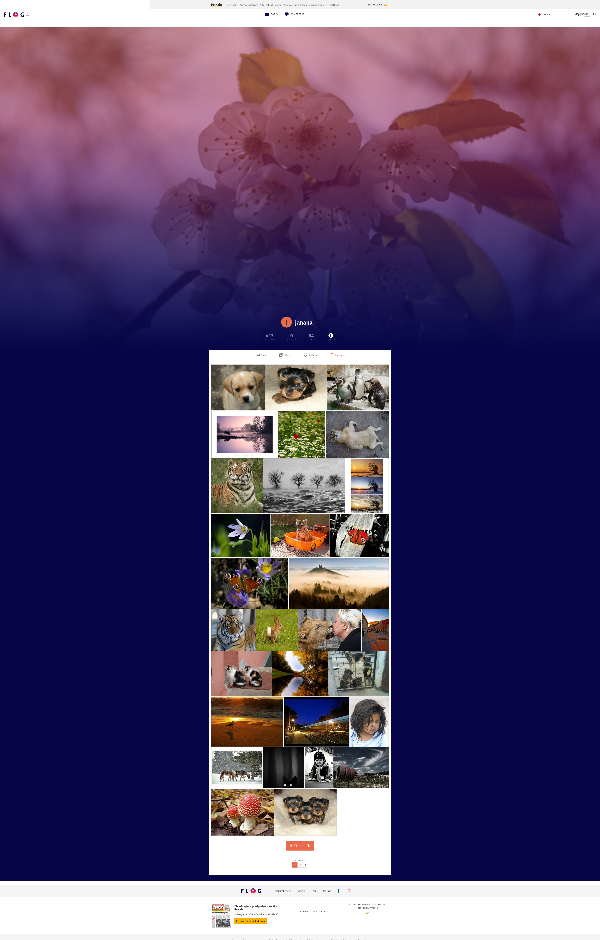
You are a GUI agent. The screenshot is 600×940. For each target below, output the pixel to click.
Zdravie (277, 5)
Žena (285, 5)
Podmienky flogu (283, 891)
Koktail (269, 5)
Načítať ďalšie (300, 845)
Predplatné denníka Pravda (250, 921)
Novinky (301, 891)
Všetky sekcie (375, 4)
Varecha (293, 5)
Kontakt (327, 891)
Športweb (253, 5)
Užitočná (312, 5)
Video (321, 5)
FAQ (314, 891)
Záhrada (302, 5)
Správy (243, 5)
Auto (262, 5)
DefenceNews (332, 5)
